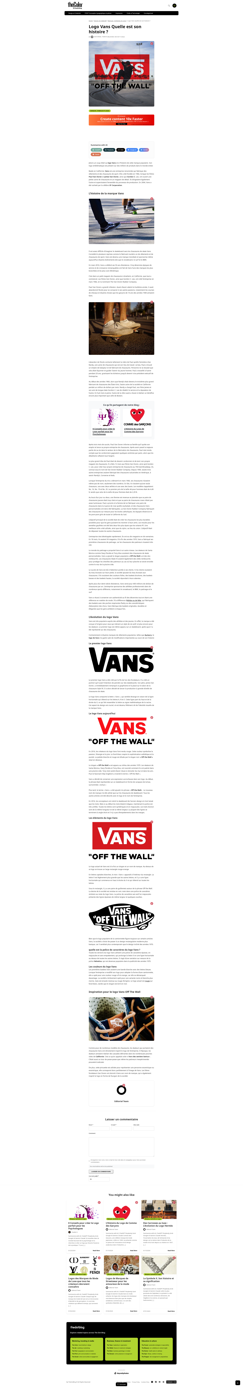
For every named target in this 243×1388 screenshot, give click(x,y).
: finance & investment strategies (119, 1348)
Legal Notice (127, 1382)
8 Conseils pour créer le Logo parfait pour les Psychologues (83, 1226)
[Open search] (169, 5)
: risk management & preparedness (155, 1357)
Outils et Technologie (133, 13)
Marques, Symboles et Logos (117, 21)
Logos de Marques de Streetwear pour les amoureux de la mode (117, 1281)
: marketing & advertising (81, 1348)
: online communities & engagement (85, 1357)
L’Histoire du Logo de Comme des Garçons (121, 1224)
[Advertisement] (123, 133)
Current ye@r (94, 1176)
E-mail (113, 1125)
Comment (92, 1133)
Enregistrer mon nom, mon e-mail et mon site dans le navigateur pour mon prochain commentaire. (118, 1161)
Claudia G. (74, 1232)
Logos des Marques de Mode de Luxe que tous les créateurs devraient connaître (83, 1282)
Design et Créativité (74, 13)
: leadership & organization (117, 1345)
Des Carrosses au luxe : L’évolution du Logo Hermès (158, 1224)
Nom (91, 1125)
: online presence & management (119, 1354)
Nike (139, 600)
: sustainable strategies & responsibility (155, 1345)
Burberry (148, 635)
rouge (147, 981)
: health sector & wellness (152, 1351)
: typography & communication (83, 1351)
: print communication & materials (84, 1354)
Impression (119, 13)
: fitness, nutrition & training (152, 1354)
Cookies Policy (145, 1382)
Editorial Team (100, 37)
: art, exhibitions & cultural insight (154, 1348)
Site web (136, 1125)
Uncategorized (148, 13)
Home (91, 21)
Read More (96, 1251)
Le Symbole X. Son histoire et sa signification (158, 1280)
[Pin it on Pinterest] (151, 43)
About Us (119, 1382)
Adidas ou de (132, 600)
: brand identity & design (81, 1345)
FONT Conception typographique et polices (98, 13)
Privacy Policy (136, 1382)
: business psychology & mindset (118, 1351)
